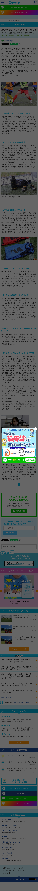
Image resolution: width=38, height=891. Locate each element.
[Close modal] (35, 428)
